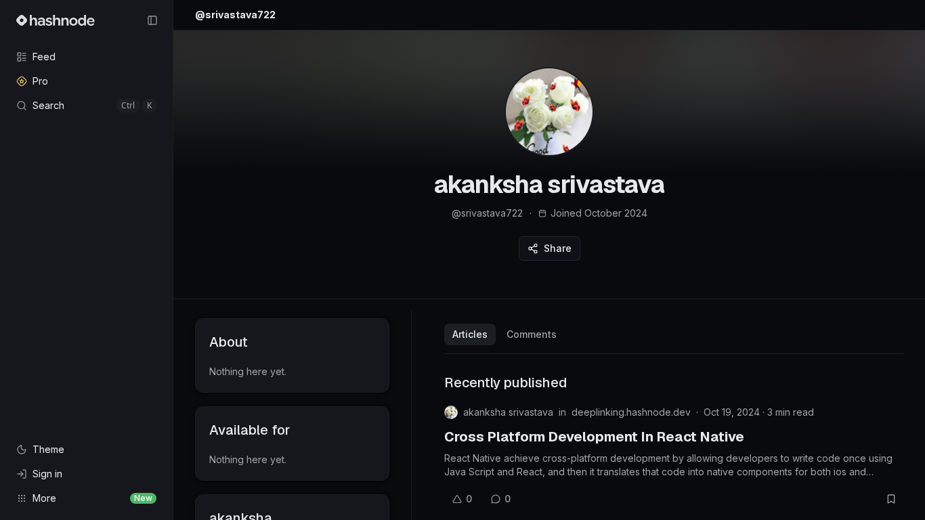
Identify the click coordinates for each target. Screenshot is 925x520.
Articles (470, 334)
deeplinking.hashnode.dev (631, 412)
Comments (532, 334)
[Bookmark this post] (891, 499)
